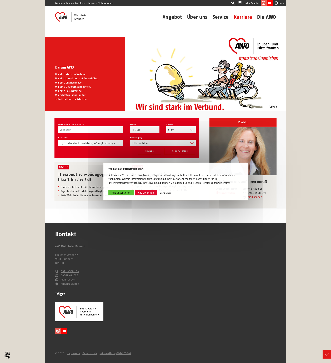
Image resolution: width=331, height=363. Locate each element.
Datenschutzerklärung (129, 182)
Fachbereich (63, 137)
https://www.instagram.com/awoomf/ (264, 3)
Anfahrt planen (70, 283)
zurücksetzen (180, 151)
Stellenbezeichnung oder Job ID (71, 124)
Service (221, 17)
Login (281, 3)
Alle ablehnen (146, 192)
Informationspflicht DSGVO (115, 353)
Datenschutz (89, 353)
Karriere (243, 17)
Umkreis (169, 124)
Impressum (73, 353)
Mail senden (255, 196)
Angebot (172, 17)
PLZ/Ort (133, 124)
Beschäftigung (136, 137)
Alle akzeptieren (121, 192)
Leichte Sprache (251, 3)
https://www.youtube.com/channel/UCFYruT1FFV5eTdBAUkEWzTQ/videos (270, 3)
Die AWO (266, 17)
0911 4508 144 (70, 271)
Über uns (197, 17)
